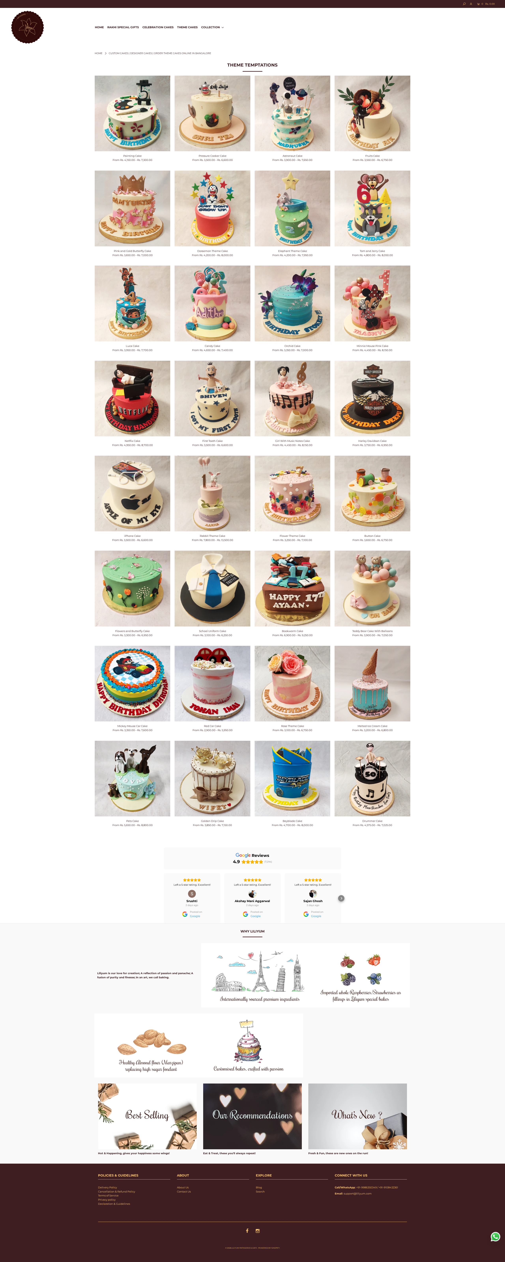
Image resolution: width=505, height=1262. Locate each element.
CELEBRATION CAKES (158, 27)
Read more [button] (313, 896)
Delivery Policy (107, 1198)
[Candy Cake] (212, 303)
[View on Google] (192, 894)
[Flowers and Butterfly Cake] (132, 588)
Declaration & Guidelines (114, 1215)
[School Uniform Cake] (212, 588)
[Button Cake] (372, 493)
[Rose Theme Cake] (292, 684)
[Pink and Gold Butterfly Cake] (132, 208)
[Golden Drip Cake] (212, 779)
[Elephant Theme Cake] (292, 208)
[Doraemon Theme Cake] (212, 208)
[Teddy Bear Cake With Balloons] (372, 588)
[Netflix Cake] (132, 398)
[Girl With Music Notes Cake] (292, 399)
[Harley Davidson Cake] (372, 399)
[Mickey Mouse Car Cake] (132, 683)
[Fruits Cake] (372, 113)
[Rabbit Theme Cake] (212, 493)
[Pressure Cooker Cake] (212, 113)
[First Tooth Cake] (212, 399)
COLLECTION (211, 27)
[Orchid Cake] (292, 303)
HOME (99, 27)
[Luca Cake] (132, 303)
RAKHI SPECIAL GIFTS (123, 27)
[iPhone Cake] (132, 493)
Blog (259, 1198)
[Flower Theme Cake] (292, 493)
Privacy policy (107, 1210)
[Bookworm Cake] (292, 588)
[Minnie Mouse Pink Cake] (372, 303)
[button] (164, 904)
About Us (183, 1198)
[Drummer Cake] (372, 779)
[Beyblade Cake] (292, 779)
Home (98, 53)
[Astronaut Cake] (292, 113)
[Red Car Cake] (212, 684)
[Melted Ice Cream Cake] (372, 684)
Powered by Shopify (269, 1259)
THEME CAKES (187, 27)
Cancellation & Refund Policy (116, 1202)
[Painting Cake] (132, 113)
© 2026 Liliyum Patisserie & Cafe (241, 1259)
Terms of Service (108, 1206)
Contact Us (184, 1202)
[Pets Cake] (132, 778)
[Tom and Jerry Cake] (372, 208)
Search (260, 1202)
